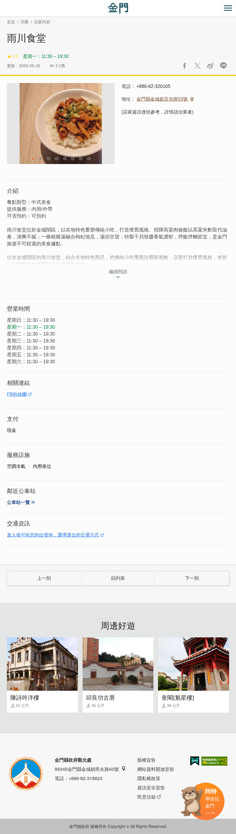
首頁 (11, 22)
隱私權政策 (148, 778)
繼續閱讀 (118, 271)
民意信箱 (146, 796)
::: (1, 3)
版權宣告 (146, 759)
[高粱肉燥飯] (61, 123)
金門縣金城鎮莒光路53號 (162, 99)
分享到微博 (210, 65)
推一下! (197, 65)
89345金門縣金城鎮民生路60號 (87, 769)
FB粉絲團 (17, 394)
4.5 (15, 56)
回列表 (118, 578)
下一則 (192, 578)
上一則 (44, 578)
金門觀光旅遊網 (118, 8)
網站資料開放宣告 (155, 769)
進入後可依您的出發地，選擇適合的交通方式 (53, 534)
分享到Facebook (184, 65)
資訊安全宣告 (151, 787)
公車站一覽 (18, 502)
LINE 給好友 (223, 65)
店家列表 (42, 22)
